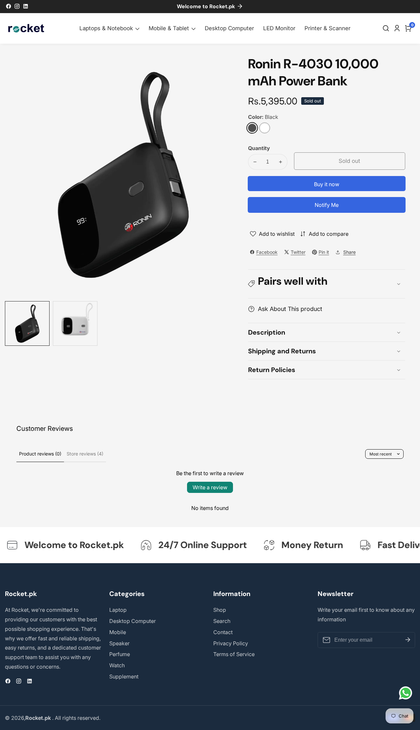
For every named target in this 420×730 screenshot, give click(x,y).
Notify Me (327, 205)
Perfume (119, 654)
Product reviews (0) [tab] (40, 453)
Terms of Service (234, 654)
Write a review (210, 487)
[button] (326, 284)
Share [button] (349, 252)
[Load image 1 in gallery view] (27, 323)
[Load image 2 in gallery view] (75, 323)
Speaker (119, 643)
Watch (117, 665)
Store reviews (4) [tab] (85, 453)
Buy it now (326, 184)
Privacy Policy (230, 643)
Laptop (118, 610)
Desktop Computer (229, 28)
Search (221, 621)
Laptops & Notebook (106, 28)
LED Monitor (279, 28)
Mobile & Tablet (169, 28)
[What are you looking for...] (386, 28)
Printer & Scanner (327, 28)
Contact (223, 632)
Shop (219, 610)
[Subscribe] (407, 640)
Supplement (123, 676)
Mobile (117, 632)
